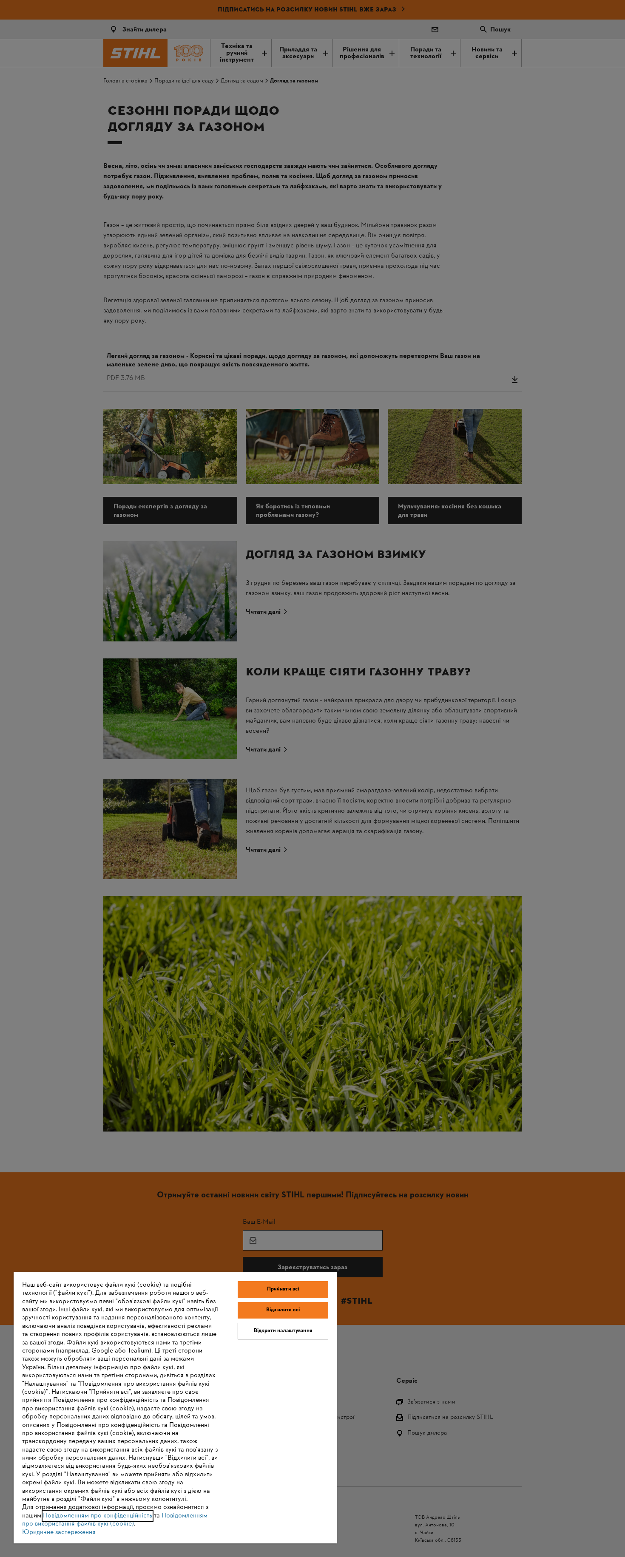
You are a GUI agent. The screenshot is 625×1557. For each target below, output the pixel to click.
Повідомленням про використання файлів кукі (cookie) (114, 1520)
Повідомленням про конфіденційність (97, 1515)
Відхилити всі (283, 1310)
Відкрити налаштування (283, 1331)
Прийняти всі (283, 1289)
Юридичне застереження (59, 1532)
